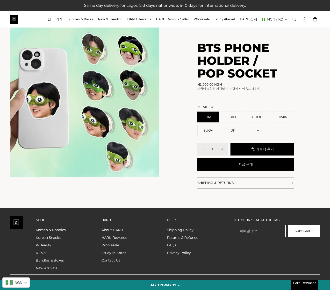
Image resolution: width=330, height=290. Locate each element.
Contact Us (110, 260)
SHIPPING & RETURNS (215, 183)
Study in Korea (113, 253)
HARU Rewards (114, 237)
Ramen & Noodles (51, 230)
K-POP (41, 253)
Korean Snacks (48, 237)
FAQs (171, 245)
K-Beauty (43, 245)
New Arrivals (46, 268)
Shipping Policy (180, 230)
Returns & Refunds (182, 237)
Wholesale (110, 245)
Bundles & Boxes (50, 260)
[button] (165, 285)
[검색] (294, 19)
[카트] (315, 19)
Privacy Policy (179, 253)
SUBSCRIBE (304, 231)
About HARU (112, 230)
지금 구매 (245, 164)
